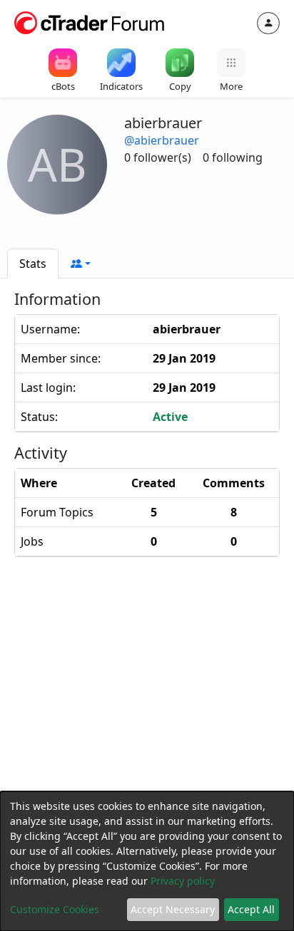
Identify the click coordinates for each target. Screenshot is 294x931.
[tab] (33, 264)
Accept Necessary (173, 909)
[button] (81, 264)
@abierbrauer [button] (161, 140)
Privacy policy (183, 881)
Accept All (251, 909)
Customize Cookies (54, 909)
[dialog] (147, 861)
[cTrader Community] (90, 21)
